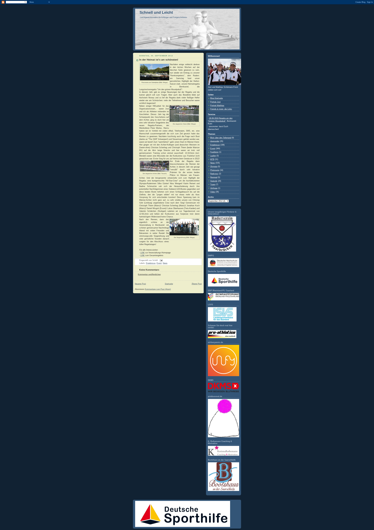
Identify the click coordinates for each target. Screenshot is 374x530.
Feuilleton (214, 152)
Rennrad (213, 177)
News (165, 263)
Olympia (213, 167)
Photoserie (214, 170)
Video (212, 192)
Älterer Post (197, 284)
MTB (212, 159)
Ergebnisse (150, 263)
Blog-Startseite (216, 98)
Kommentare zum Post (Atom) (158, 289)
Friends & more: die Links (221, 109)
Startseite (169, 284)
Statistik (213, 181)
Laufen (213, 156)
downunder (214, 141)
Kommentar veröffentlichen (149, 274)
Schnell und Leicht (156, 12)
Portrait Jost (215, 102)
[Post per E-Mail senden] (160, 260)
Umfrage (213, 188)
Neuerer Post (140, 284)
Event (159, 263)
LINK (142, 253)
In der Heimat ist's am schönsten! (158, 59)
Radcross (214, 174)
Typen (212, 185)
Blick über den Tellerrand (220, 138)
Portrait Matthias (217, 106)
